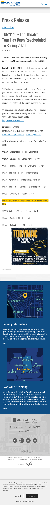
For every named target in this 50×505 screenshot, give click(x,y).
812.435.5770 (24, 430)
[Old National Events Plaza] (10, 3)
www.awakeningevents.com (13, 134)
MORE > (5, 343)
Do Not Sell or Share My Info (32, 457)
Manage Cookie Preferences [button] (25, 501)
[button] (42, 3)
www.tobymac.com (33, 134)
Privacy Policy (18, 457)
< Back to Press (8, 27)
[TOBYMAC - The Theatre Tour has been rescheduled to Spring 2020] (29, 264)
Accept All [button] (32, 496)
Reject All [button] (18, 496)
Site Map (9, 457)
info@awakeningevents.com (13, 120)
